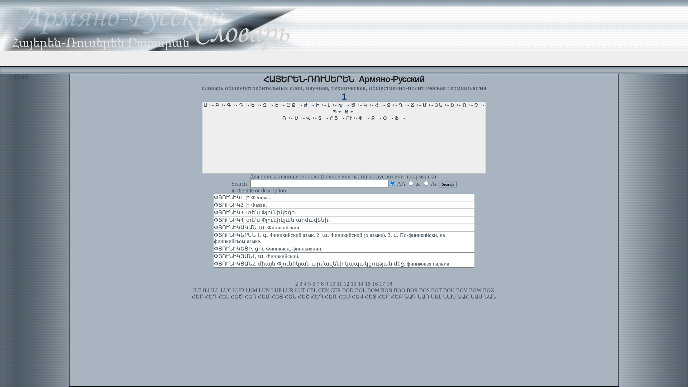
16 (375, 284)
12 (346, 284)
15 (368, 284)
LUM (251, 290)
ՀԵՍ (344, 297)
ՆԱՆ (490, 297)
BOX (488, 290)
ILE (197, 290)
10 (332, 284)
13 (354, 284)
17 (382, 284)
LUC (226, 290)
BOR (412, 290)
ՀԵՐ (384, 297)
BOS (424, 290)
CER (335, 290)
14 (361, 284)
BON (386, 290)
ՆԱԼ (436, 297)
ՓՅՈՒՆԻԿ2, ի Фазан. (240, 205)
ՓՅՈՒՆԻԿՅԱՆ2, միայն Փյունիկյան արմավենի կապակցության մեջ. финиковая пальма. (332, 264)
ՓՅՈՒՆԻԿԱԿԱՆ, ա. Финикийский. (257, 227)
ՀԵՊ (317, 297)
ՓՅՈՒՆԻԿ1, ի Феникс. (242, 197)
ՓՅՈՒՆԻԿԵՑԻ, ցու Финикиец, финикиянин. (268, 249)
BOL (360, 290)
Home (21, 77)
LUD (238, 290)
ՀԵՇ (304, 297)
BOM (373, 290)
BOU (449, 290)
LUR (288, 290)
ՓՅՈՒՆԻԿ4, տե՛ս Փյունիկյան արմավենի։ (272, 220)
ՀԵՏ (371, 297)
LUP (276, 290)
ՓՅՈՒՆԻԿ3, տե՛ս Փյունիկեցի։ (255, 212)
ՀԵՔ (397, 297)
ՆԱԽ (449, 297)
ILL (215, 290)
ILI (206, 290)
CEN (323, 290)
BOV (462, 290)
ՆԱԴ (423, 297)
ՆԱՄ (476, 297)
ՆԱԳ (410, 297)
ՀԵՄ (264, 297)
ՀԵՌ (331, 297)
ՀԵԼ (223, 297)
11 (339, 284)
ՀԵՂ (250, 297)
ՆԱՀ (463, 297)
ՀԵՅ (277, 297)
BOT (436, 290)
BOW (475, 290)
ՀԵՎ (357, 297)
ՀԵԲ (198, 297)
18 (389, 284)
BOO (399, 290)
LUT (300, 290)
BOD (348, 290)
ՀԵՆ (290, 297)
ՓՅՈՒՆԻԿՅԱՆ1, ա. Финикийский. (257, 256)
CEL (312, 290)
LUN (264, 290)
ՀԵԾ (236, 297)
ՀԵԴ (211, 297)
